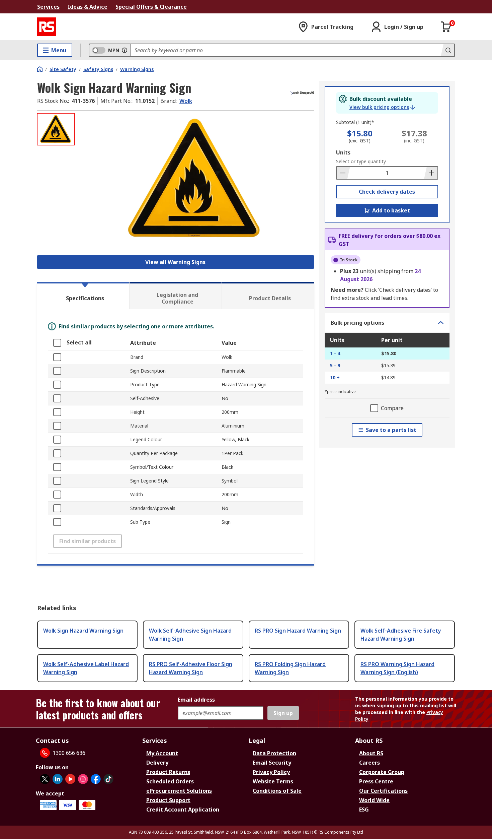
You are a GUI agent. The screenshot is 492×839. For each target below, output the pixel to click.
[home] (40, 69)
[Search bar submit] (447, 50)
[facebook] (96, 779)
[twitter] (45, 779)
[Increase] (430, 173)
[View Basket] (446, 27)
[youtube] (70, 779)
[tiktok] (108, 779)
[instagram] (83, 779)
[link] (382, 107)
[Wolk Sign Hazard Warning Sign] (195, 180)
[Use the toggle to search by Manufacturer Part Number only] (124, 50)
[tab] (83, 295)
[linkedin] (58, 779)
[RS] (46, 26)
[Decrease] (343, 173)
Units (343, 152)
